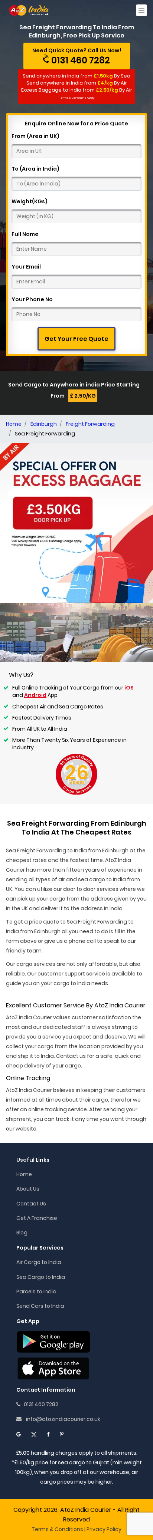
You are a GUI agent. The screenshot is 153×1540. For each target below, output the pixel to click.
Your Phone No (32, 299)
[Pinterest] (62, 1434)
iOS (129, 687)
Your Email (26, 266)
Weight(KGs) (30, 201)
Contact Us (31, 1203)
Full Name (25, 234)
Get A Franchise (36, 1218)
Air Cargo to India (38, 1262)
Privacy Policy (104, 1529)
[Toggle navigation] (141, 10)
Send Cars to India (40, 1306)
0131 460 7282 (39, 1404)
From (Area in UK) (35, 136)
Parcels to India (36, 1291)
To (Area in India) (35, 168)
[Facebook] (48, 1434)
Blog (21, 1232)
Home (24, 1174)
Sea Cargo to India (40, 1277)
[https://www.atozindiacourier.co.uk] (29, 10)
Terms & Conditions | (58, 1529)
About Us (27, 1188)
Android (35, 695)
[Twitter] (34, 1434)
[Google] (18, 1434)
